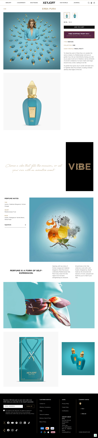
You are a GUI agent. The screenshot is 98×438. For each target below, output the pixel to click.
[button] (8, 2)
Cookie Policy (65, 407)
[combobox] (86, 408)
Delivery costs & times (45, 418)
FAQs (41, 410)
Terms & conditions (44, 414)
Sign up (29, 406)
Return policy (43, 421)
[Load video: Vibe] (79, 166)
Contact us (42, 403)
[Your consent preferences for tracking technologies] (95, 435)
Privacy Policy (30, 413)
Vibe (4, 9)
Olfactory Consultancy (45, 407)
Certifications (65, 410)
